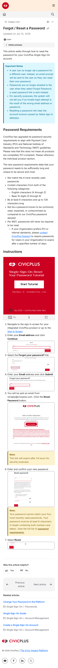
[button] (16, 584)
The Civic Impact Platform (34, 650)
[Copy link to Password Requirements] (46, 130)
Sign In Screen (15, 331)
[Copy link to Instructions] (26, 252)
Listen (8, 39)
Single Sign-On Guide (14, 613)
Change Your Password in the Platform (24, 601)
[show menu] (53, 5)
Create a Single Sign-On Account (20, 625)
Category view (14, 22)
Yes (12, 570)
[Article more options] (52, 22)
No (26, 570)
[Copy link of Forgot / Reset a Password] (48, 28)
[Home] (5, 5)
